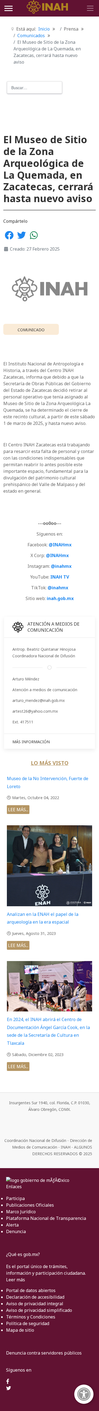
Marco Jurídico (21, 1212)
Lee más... (18, 810)
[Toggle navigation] (89, 8)
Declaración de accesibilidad (35, 1297)
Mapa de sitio (20, 1330)
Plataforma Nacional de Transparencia (46, 1218)
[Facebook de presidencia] (7, 1382)
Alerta (12, 1225)
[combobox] (34, 87)
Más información (31, 741)
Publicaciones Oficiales (30, 1205)
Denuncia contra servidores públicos (44, 1353)
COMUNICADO (31, 329)
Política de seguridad (27, 1323)
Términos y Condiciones (30, 1317)
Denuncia (16, 1231)
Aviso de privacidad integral (34, 1304)
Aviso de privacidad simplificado (39, 1310)
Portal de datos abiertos (31, 1290)
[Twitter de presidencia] (8, 1388)
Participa (15, 1198)
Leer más (15, 1280)
